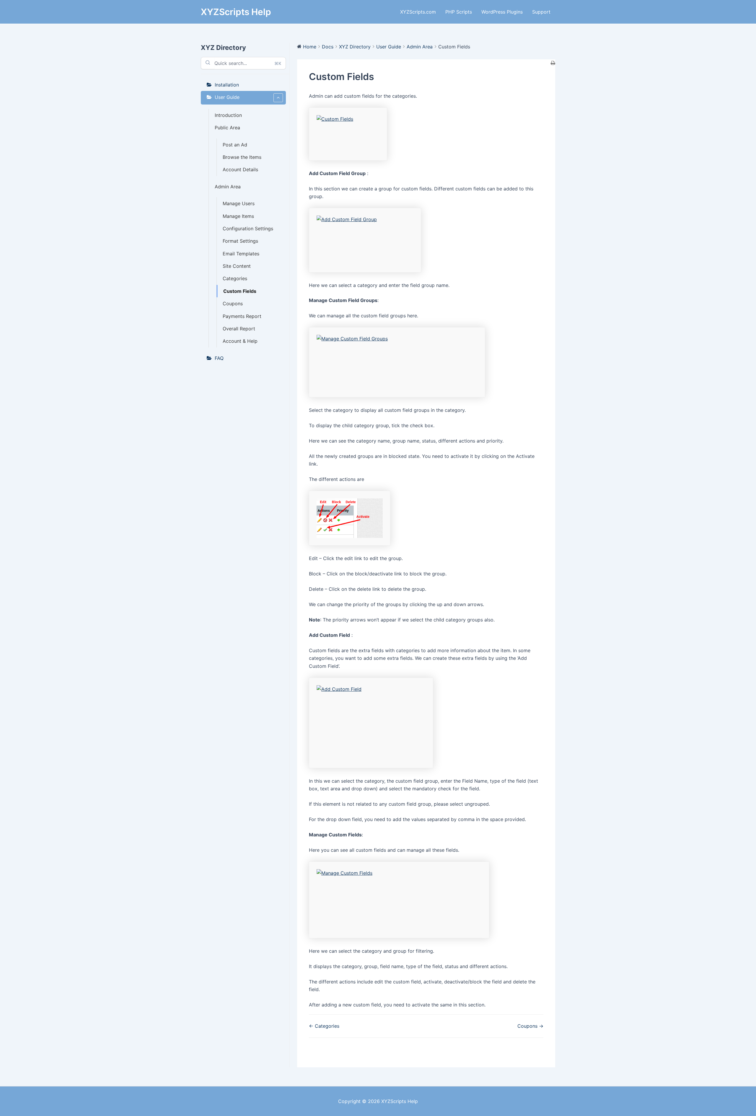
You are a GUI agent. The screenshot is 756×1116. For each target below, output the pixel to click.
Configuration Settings (248, 228)
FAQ (219, 358)
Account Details (240, 169)
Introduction (228, 115)
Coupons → (530, 1026)
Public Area (227, 127)
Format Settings (240, 241)
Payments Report (242, 316)
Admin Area (228, 187)
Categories (235, 278)
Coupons (233, 303)
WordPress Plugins (502, 12)
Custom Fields (239, 291)
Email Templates (241, 254)
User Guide (227, 97)
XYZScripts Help (236, 11)
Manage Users (239, 203)
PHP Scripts (458, 12)
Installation (227, 85)
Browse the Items (242, 157)
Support (541, 12)
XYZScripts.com (418, 12)
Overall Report (239, 329)
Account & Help (240, 341)
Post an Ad (235, 145)
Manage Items (238, 216)
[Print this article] (553, 63)
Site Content (237, 266)
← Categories (324, 1026)
